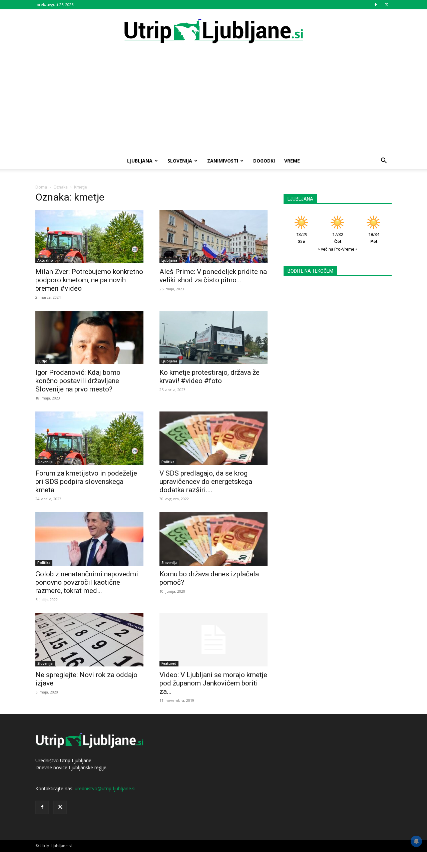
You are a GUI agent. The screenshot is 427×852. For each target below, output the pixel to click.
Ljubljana (139, 161)
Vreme (292, 161)
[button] (384, 161)
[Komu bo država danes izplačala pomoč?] (213, 539)
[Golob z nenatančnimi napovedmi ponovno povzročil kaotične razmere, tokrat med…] (89, 539)
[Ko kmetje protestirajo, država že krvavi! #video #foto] (213, 337)
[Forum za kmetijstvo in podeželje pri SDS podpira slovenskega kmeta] (89, 438)
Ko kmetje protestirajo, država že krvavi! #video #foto (209, 376)
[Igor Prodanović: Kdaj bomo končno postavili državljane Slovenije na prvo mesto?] (89, 337)
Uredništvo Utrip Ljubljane (63, 760)
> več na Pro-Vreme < (338, 249)
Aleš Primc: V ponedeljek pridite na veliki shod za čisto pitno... (213, 276)
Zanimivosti (222, 161)
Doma (41, 187)
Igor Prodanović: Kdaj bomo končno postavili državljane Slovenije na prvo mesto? (77, 380)
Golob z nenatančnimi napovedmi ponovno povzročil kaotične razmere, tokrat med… (86, 582)
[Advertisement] (213, 103)
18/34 (373, 238)
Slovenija (179, 161)
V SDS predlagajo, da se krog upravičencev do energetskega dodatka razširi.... (205, 481)
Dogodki (264, 161)
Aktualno (45, 260)
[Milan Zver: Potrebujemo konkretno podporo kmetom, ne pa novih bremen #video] (89, 236)
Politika (167, 462)
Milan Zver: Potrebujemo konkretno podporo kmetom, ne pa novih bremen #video (89, 280)
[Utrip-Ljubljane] (213, 31)
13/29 (301, 238)
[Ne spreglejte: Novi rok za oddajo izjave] (89, 639)
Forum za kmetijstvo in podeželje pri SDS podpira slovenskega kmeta (86, 481)
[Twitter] (387, 4)
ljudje (42, 361)
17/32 (337, 238)
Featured (168, 663)
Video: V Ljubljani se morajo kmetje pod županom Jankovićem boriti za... (213, 683)
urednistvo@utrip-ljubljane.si (105, 788)
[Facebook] (376, 4)
